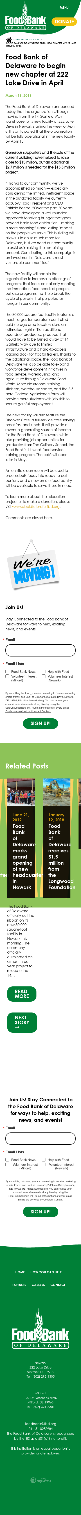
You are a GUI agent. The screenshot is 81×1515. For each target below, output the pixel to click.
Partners (19, 1285)
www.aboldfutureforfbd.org (36, 506)
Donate (64, 21)
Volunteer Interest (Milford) (23, 678)
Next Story (22, 1020)
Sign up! (41, 723)
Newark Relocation (27, 39)
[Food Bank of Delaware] (40, 1328)
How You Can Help (46, 1272)
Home (20, 1272)
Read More (22, 993)
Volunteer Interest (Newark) (60, 678)
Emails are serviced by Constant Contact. (28, 711)
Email (10, 640)
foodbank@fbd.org (40, 1424)
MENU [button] (64, 7)
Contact (57, 1285)
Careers (38, 1285)
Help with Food (58, 671)
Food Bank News (23, 671)
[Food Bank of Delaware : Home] (25, 15)
